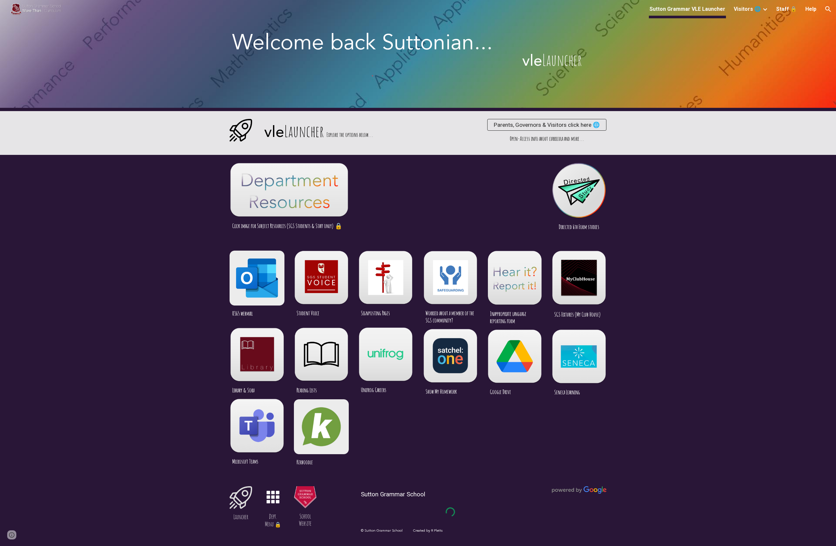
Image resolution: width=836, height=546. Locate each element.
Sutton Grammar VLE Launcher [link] (687, 9)
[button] (828, 9)
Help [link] (810, 9)
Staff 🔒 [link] (786, 9)
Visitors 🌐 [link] (747, 9)
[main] (370, 43)
